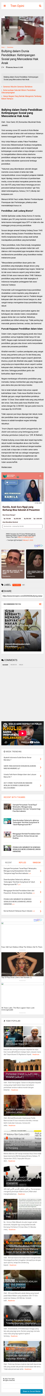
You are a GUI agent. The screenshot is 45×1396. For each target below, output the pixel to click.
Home (2, 47)
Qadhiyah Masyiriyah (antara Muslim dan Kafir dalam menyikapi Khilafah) (20, 1355)
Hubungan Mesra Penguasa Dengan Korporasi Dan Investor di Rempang (22, 1145)
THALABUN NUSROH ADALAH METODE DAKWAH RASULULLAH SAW (21, 1284)
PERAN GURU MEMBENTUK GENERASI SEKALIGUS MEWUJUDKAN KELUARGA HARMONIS (27, 849)
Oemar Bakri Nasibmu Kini (16, 625)
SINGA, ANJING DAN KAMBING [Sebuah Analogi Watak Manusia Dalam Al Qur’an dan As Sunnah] (22, 1249)
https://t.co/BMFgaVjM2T (26, 537)
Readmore (36, 1054)
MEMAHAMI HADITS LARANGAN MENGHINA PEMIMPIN (18, 1180)
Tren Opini (17, 6)
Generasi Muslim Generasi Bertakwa (17, 87)
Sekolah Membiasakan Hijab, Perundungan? (17, 645)
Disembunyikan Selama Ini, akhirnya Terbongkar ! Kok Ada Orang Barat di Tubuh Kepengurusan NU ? (26, 822)
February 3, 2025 (28, 540)
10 (7, 1348)
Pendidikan (10, 47)
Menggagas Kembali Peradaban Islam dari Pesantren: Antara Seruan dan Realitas (26, 836)
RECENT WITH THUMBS (14, 797)
